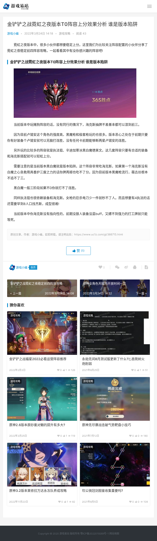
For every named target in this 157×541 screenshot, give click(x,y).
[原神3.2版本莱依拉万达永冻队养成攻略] (42, 464)
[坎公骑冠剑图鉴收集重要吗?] (115, 464)
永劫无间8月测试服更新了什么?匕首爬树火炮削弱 (113, 361)
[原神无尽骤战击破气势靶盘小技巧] (115, 399)
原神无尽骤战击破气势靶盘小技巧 (106, 425)
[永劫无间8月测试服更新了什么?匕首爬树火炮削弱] (115, 333)
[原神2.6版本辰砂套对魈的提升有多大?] (42, 399)
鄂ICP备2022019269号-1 (94, 533)
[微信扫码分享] (117, 267)
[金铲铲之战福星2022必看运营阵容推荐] (42, 333)
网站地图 (114, 533)
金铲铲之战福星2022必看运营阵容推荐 (37, 359)
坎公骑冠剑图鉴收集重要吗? (102, 491)
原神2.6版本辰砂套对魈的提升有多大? (37, 425)
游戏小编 (13, 33)
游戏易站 (64, 533)
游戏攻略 (64, 33)
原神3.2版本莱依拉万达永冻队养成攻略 (38, 491)
